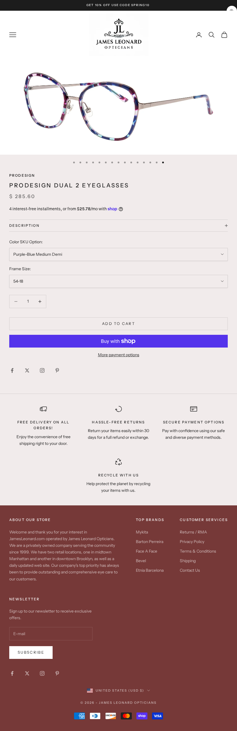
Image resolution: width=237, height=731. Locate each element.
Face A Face (146, 551)
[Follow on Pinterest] (57, 370)
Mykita (142, 532)
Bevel (141, 560)
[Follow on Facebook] (12, 370)
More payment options (118, 354)
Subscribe (31, 652)
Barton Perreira (149, 541)
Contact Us (190, 570)
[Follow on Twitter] (27, 370)
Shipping (188, 560)
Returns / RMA (193, 532)
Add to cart (118, 323)
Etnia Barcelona (150, 570)
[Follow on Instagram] (42, 370)
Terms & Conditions (198, 551)
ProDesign (22, 175)
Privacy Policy (192, 541)
